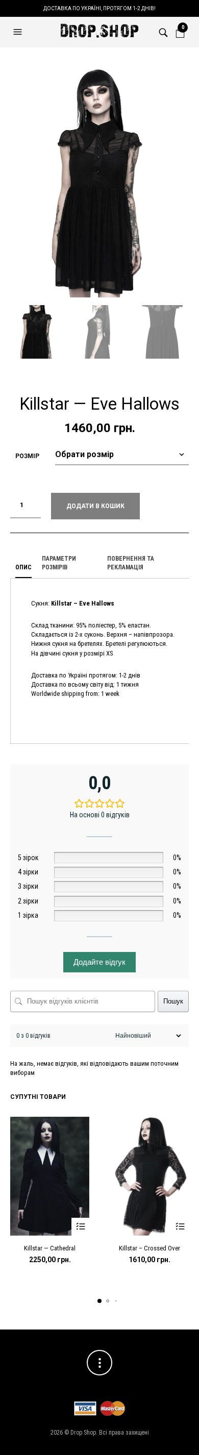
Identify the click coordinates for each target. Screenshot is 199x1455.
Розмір (27, 456)
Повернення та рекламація (130, 563)
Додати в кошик (95, 506)
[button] (19, 32)
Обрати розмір (80, 1227)
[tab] (23, 568)
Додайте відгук (99, 962)
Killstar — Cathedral (50, 1248)
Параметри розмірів (59, 563)
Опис (23, 567)
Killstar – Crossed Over (149, 1248)
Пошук (173, 1001)
